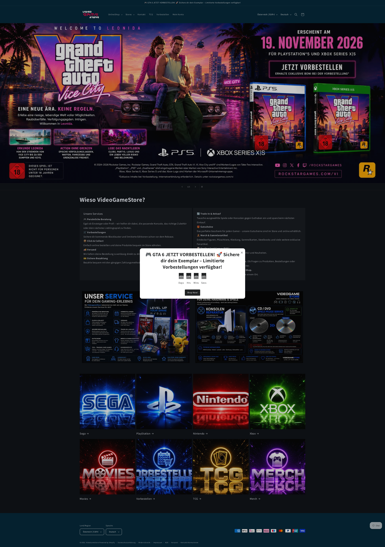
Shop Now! (192, 292)
